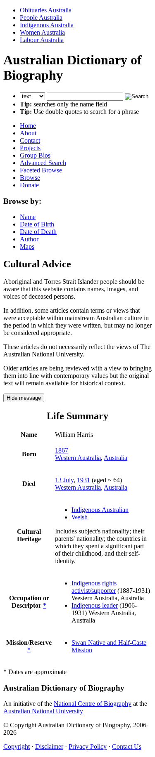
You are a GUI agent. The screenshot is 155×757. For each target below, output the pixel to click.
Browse (30, 177)
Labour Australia (42, 39)
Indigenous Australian (100, 509)
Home (28, 125)
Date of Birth (37, 224)
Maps (27, 246)
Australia (115, 457)
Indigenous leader (95, 605)
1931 (83, 479)
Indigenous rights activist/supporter (94, 587)
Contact (30, 140)
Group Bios (35, 155)
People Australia (41, 17)
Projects (30, 147)
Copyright (16, 746)
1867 (61, 450)
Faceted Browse (41, 170)
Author (29, 239)
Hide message (24, 398)
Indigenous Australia (47, 24)
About (28, 133)
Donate (29, 185)
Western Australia (78, 457)
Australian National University (43, 711)
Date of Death (38, 231)
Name (28, 216)
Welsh (80, 517)
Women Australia (42, 32)
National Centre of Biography (92, 703)
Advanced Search (43, 162)
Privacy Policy (88, 746)
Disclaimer (49, 746)
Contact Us (126, 746)
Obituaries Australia (46, 10)
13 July (64, 479)
